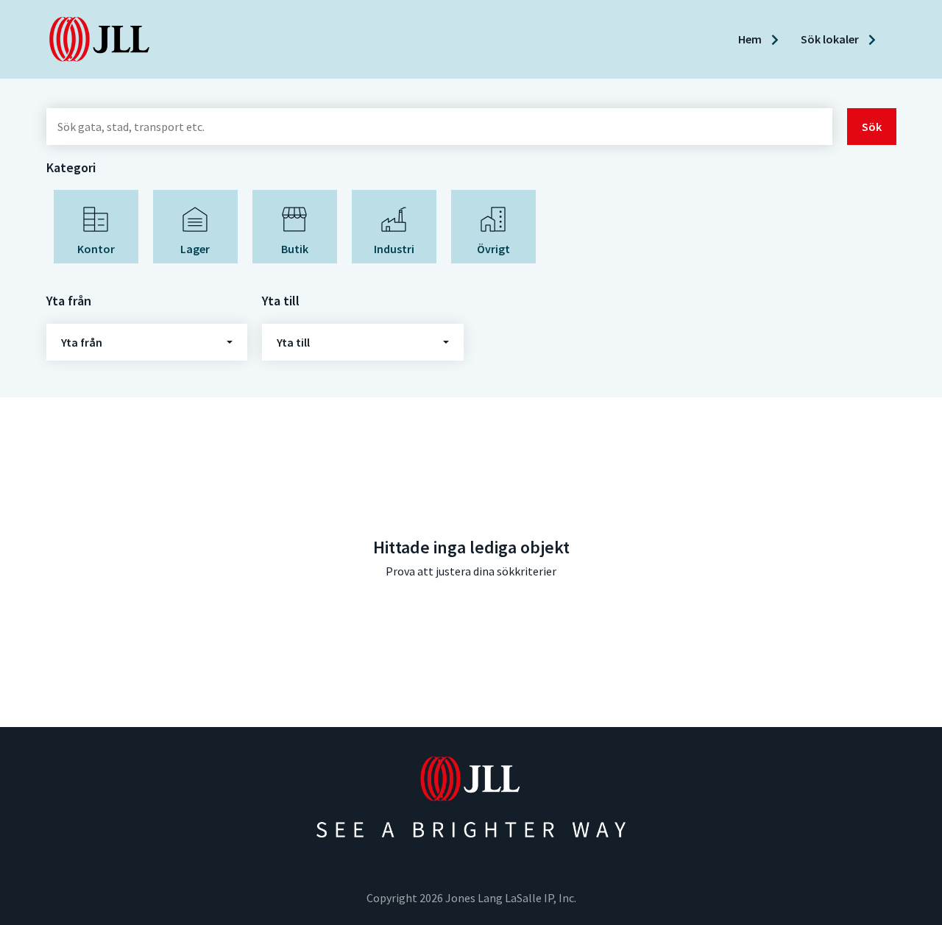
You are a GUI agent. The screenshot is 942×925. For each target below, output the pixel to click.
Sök (872, 126)
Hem (751, 39)
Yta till (293, 342)
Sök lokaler (831, 39)
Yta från (81, 342)
